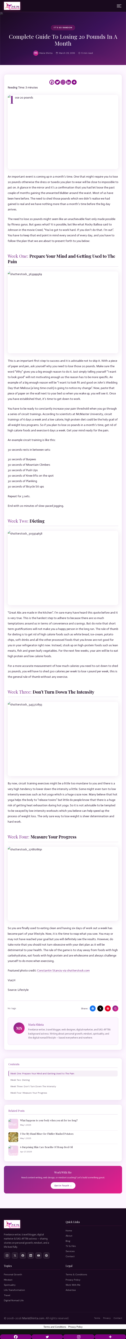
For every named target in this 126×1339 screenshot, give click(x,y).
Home (69, 1230)
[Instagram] (63, 82)
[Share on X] (100, 1008)
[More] (74, 82)
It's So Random (63, 27)
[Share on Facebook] (93, 1008)
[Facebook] (51, 82)
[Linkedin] (68, 82)
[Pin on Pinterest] (108, 1008)
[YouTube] (38, 1255)
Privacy (107, 1318)
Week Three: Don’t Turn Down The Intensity (33, 1086)
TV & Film (71, 1246)
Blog (68, 1240)
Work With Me (73, 1284)
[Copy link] (115, 1008)
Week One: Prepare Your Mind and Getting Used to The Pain (42, 1073)
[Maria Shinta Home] (12, 6)
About (69, 1235)
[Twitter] (57, 82)
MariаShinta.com (33, 1318)
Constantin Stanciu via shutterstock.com (63, 970)
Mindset (8, 1279)
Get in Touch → (63, 1185)
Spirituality (10, 1284)
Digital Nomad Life (14, 1300)
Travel (7, 1295)
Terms (97, 1318)
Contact (70, 1256)
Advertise (71, 1290)
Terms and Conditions (54, 1326)
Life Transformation (14, 1290)
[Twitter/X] (15, 1255)
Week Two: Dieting (20, 1079)
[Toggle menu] (119, 6)
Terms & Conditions (76, 1274)
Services (70, 1251)
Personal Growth (13, 1274)
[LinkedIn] (31, 1255)
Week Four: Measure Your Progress (28, 1092)
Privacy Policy (73, 1279)
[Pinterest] (46, 1255)
